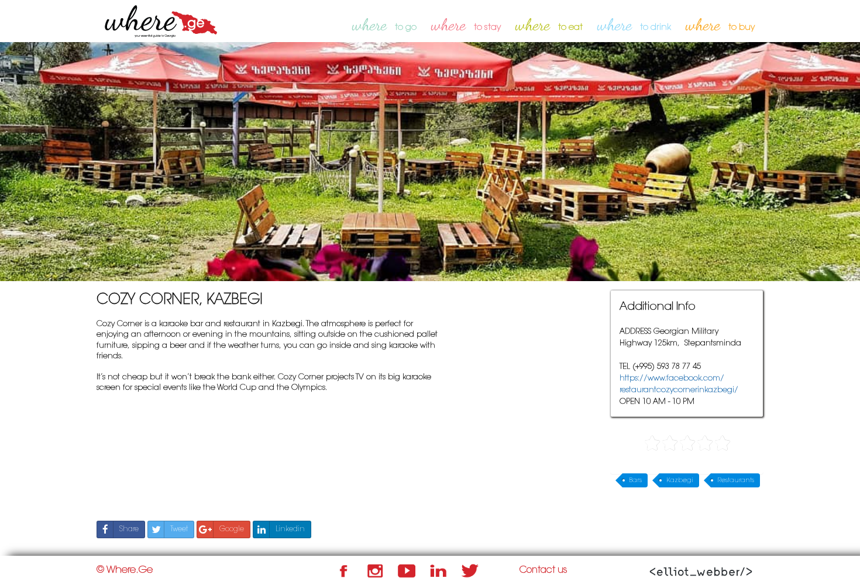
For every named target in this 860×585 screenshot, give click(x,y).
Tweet (179, 529)
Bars (635, 480)
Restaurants (736, 480)
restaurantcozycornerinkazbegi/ (679, 390)
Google (231, 529)
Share (129, 529)
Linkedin (290, 529)
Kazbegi (679, 480)
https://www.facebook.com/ (672, 378)
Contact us (543, 570)
